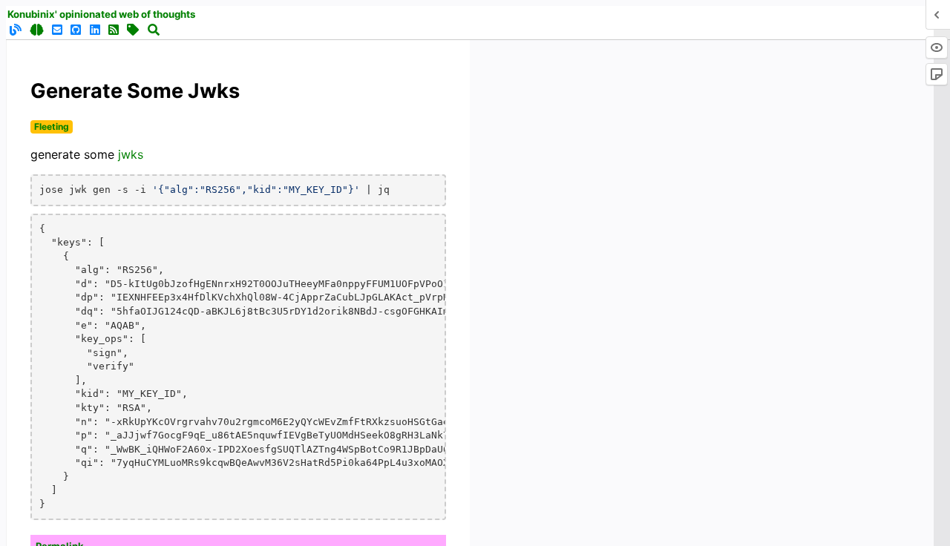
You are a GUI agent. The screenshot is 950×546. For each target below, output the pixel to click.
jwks (130, 154)
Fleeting (51, 126)
